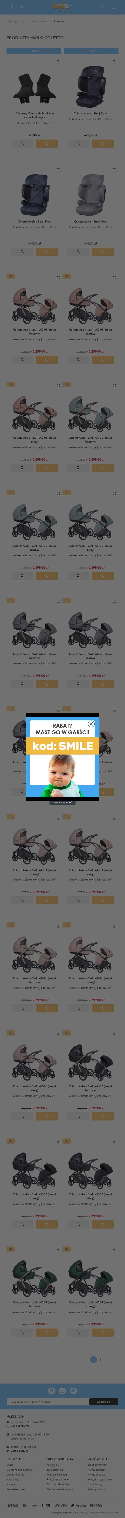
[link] (62, 757)
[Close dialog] (91, 724)
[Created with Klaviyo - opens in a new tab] (62, 803)
